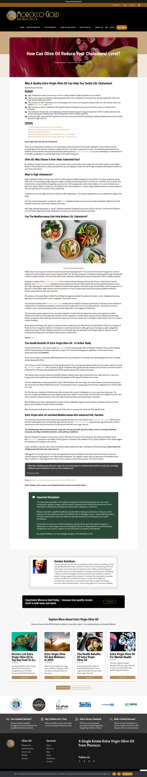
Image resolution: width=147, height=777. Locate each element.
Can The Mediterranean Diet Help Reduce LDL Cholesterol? (52, 134)
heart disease (39, 104)
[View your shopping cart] (139, 5)
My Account (116, 5)
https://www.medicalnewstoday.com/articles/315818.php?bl (53, 480)
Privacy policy (127, 774)
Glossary (25, 758)
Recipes (24, 755)
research (62, 348)
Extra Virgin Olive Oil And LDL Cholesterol (46, 127)
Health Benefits (33, 27)
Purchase (110, 602)
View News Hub (63, 688)
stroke (50, 104)
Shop (48, 745)
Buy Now (122, 27)
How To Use (26, 752)
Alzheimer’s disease (42, 284)
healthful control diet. (101, 420)
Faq (106, 27)
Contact (132, 5)
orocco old (38, 14)
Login (124, 5)
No (119, 774)
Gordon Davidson (60, 62)
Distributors (50, 758)
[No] (145, 774)
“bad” (64, 201)
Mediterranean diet (52, 281)
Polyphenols (50, 27)
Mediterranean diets (81, 422)
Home (22, 27)
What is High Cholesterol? (40, 132)
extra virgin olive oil (83, 151)
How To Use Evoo (67, 27)
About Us (99, 27)
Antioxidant (33, 439)
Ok (114, 774)
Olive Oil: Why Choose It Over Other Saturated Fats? (50, 129)
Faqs (48, 752)
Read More (24, 677)
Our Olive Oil (85, 27)
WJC (32, 338)
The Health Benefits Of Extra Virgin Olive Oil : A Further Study (53, 137)
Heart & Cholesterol (74, 62)
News (112, 27)
